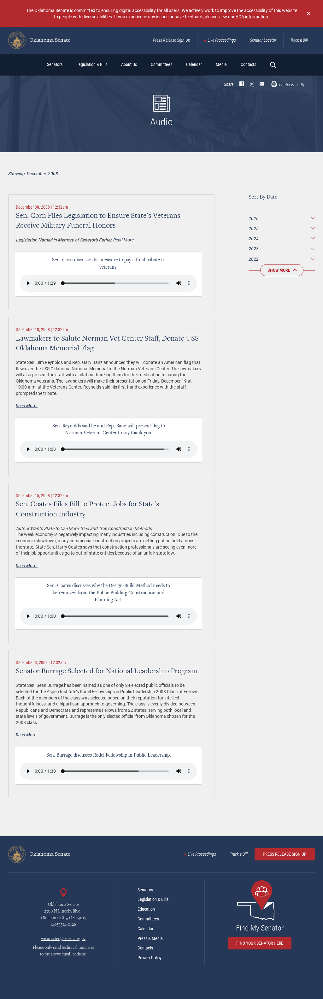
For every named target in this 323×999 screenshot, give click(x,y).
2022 (254, 259)
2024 (254, 238)
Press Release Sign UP (285, 854)
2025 (254, 228)
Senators (145, 889)
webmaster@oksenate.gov (63, 939)
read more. (124, 240)
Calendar (145, 928)
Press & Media (150, 938)
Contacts (145, 947)
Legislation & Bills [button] (91, 64)
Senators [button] (54, 64)
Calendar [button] (194, 64)
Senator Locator (263, 40)
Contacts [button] (248, 64)
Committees (148, 918)
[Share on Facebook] (242, 85)
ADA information (252, 17)
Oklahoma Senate (49, 40)
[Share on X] (252, 85)
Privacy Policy (150, 957)
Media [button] (221, 64)
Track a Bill (299, 40)
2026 (254, 218)
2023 (254, 249)
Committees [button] (161, 64)
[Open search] (273, 64)
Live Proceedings (222, 40)
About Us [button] (129, 64)
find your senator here (259, 943)
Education (146, 909)
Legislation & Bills (153, 899)
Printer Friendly (291, 84)
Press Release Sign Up (171, 40)
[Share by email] (262, 85)
